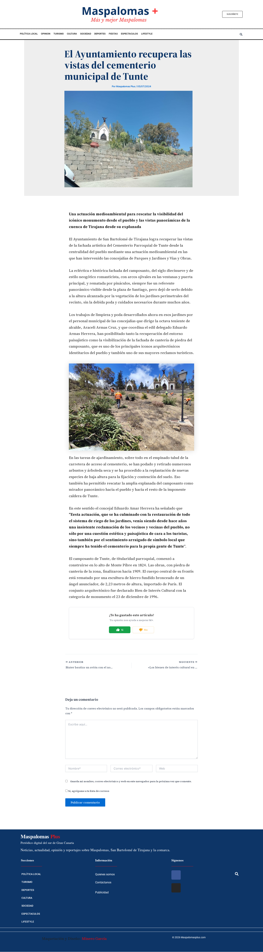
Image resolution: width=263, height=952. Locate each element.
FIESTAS (113, 33)
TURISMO (58, 33)
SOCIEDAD (85, 33)
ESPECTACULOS (129, 33)
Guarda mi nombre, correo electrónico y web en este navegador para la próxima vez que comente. (131, 781)
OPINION (45, 33)
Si (122, 630)
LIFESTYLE (146, 33)
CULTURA (72, 33)
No (146, 630)
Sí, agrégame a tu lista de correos (88, 791)
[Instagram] (176, 887)
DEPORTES (100, 33)
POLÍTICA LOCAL (29, 33)
